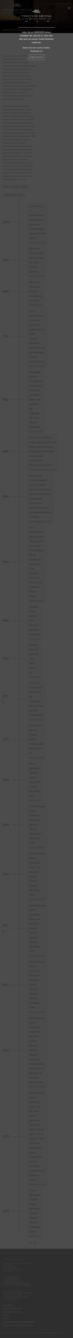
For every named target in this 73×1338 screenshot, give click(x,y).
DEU (48, 21)
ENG (26, 21)
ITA (37, 21)
